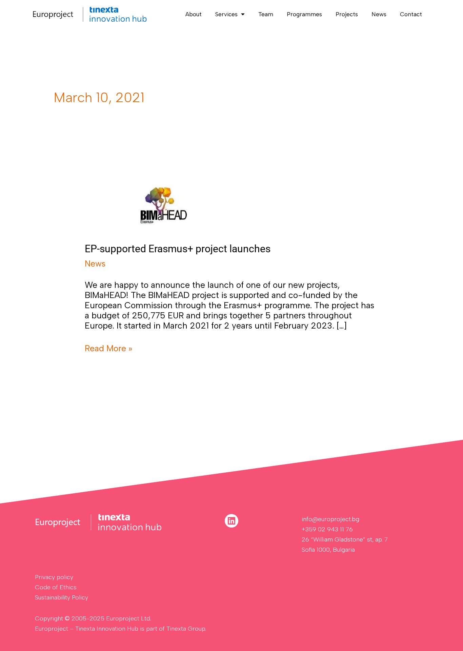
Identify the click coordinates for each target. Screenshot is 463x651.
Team (265, 14)
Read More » (108, 348)
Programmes (304, 14)
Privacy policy (54, 577)
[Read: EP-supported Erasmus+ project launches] (164, 203)
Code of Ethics (56, 587)
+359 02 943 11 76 (327, 529)
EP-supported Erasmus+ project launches (177, 249)
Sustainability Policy (61, 597)
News (378, 14)
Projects (347, 14)
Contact (411, 14)
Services (226, 14)
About (193, 14)
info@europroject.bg (330, 519)
